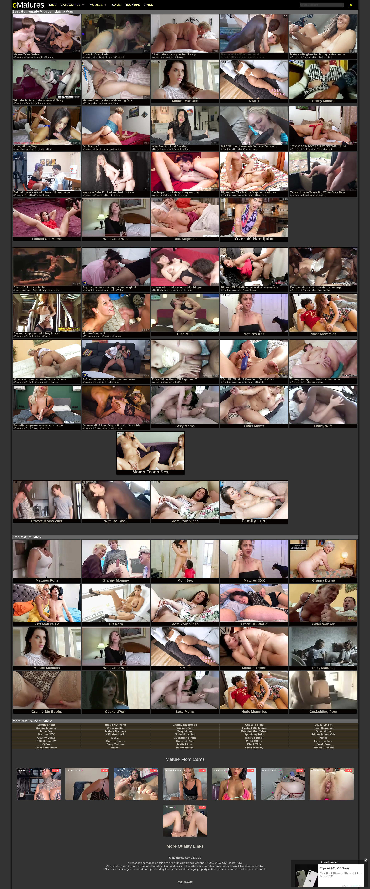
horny (50, 149)
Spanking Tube (254, 734)
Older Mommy (254, 747)
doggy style (32, 290)
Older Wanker (115, 727)
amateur (19, 57)
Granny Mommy (46, 727)
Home (52, 4)
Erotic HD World (115, 724)
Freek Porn (323, 744)
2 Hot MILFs (254, 741)
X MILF (115, 737)
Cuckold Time (254, 724)
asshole (306, 149)
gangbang (38, 103)
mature (98, 103)
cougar (30, 57)
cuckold (119, 57)
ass (166, 57)
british (316, 290)
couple (39, 57)
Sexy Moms (184, 731)
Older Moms (323, 731)
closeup (108, 57)
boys (38, 336)
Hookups (132, 4)
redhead (57, 290)
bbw (172, 57)
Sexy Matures (115, 744)
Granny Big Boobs (185, 724)
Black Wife (254, 744)
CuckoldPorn (184, 727)
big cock (244, 149)
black (173, 382)
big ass (180, 57)
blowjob (157, 149)
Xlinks (324, 737)
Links (148, 4)
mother (114, 103)
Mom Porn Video (46, 747)
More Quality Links (185, 846)
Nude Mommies (185, 734)
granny (117, 149)
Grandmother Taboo (254, 731)
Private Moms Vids (323, 734)
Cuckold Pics (184, 741)
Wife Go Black (254, 737)
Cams (116, 4)
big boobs (249, 195)
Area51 (115, 747)
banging (306, 57)
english (19, 149)
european (106, 149)
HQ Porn (46, 744)
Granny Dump (46, 737)
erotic (174, 195)
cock (294, 195)
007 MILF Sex (323, 724)
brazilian (327, 57)
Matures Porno (115, 741)
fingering (184, 195)
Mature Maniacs (115, 731)
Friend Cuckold (324, 747)
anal (28, 103)
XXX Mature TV (46, 741)
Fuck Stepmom (323, 727)
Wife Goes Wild (116, 734)
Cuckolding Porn (185, 737)
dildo (167, 195)
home (48, 103)
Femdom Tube (323, 741)
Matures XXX (46, 734)
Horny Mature (185, 747)
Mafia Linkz (184, 744)
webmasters (185, 881)
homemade (39, 149)
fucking (114, 382)
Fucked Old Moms (254, 727)
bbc (235, 149)
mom (106, 103)
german (49, 57)
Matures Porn (46, 724)
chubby (88, 103)
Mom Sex (46, 731)
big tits (99, 57)
